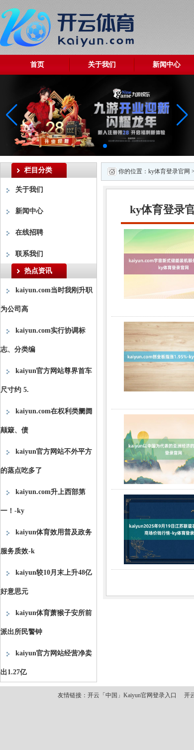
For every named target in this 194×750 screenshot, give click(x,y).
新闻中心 (29, 211)
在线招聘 (29, 232)
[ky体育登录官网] (69, 25)
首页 (37, 64)
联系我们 (29, 253)
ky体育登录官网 (169, 171)
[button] (182, 115)
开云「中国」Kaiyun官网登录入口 (132, 695)
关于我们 (102, 64)
